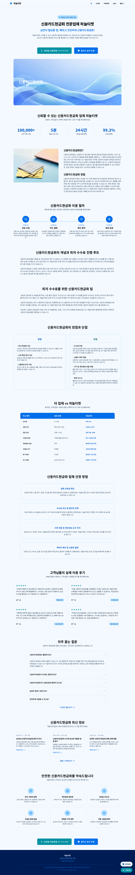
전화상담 (128, 870)
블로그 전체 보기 (66, 760)
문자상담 (128, 864)
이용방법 (106, 3)
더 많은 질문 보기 (66, 707)
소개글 (98, 3)
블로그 (122, 3)
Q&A (114, 3)
